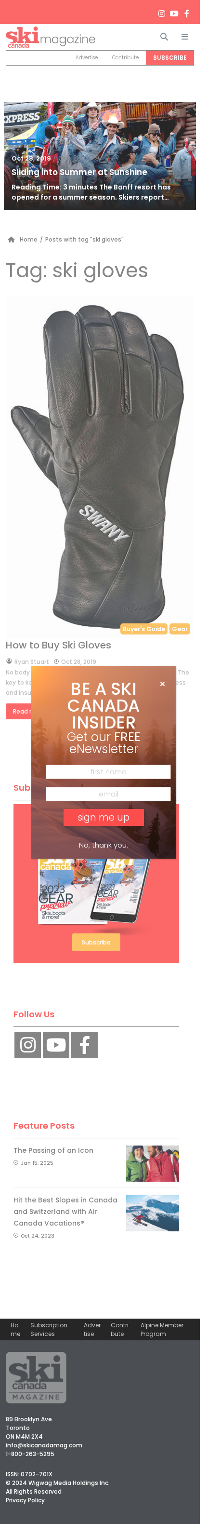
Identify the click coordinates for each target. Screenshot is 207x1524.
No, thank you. (103, 845)
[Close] (162, 684)
